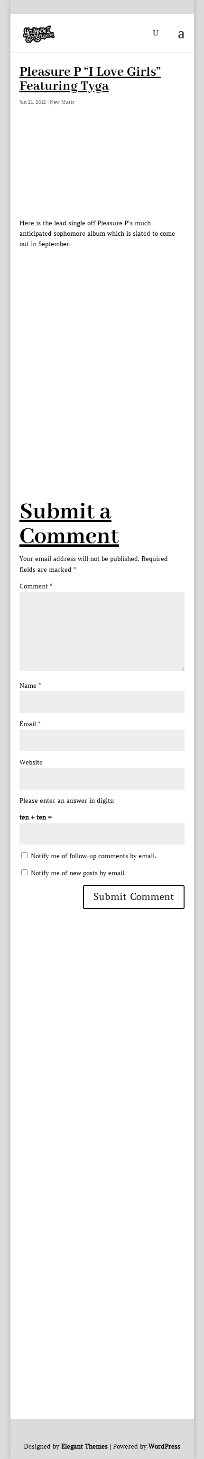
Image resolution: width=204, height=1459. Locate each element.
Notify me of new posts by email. (78, 873)
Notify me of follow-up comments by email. (93, 856)
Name (30, 686)
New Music (62, 102)
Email (29, 724)
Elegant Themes (84, 1446)
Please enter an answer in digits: (67, 801)
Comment (35, 586)
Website (31, 762)
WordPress (164, 1446)
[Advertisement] (102, 351)
